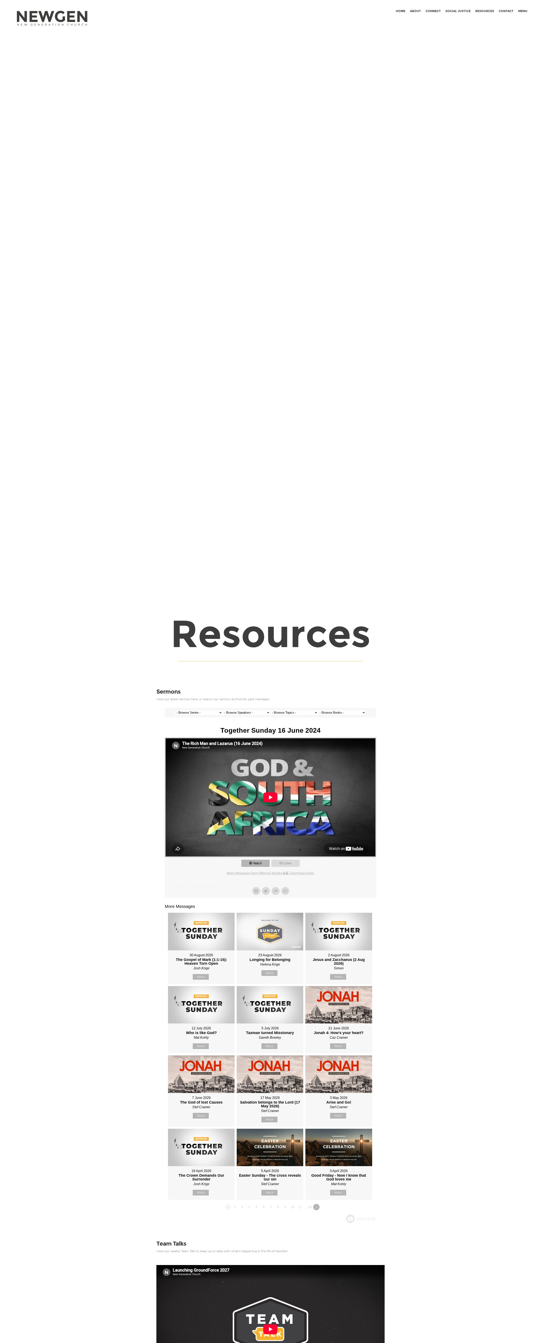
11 (299, 1207)
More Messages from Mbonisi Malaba (255, 873)
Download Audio (301, 873)
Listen (287, 863)
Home (400, 11)
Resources (484, 11)
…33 (308, 1207)
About (415, 11)
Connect (433, 11)
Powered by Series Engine (360, 1219)
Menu (522, 11)
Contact (506, 11)
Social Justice (458, 11)
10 (292, 1207)
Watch (257, 863)
